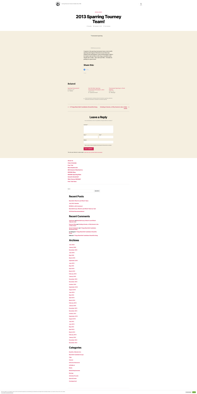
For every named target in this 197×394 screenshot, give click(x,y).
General (71, 360)
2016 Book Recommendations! (76, 211)
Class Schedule (72, 163)
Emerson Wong (73, 224)
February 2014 (72, 303)
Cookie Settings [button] (188, 392)
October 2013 (72, 313)
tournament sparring (103, 99)
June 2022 (71, 244)
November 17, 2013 (98, 26)
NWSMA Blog (71, 172)
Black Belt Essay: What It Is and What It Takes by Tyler (82, 208)
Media (70, 368)
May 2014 (71, 295)
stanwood (110, 98)
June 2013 (71, 324)
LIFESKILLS (72, 365)
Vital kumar (72, 220)
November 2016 (73, 250)
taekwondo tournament (89, 99)
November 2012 (73, 342)
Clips (70, 357)
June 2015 (71, 263)
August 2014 (72, 289)
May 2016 (71, 255)
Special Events (98, 12)
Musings (71, 373)
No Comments (107, 26)
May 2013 (71, 326)
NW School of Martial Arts (75, 170)
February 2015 (72, 273)
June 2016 (71, 252)
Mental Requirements (74, 370)
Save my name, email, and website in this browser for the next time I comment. (98, 145)
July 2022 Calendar (74, 203)
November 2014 (73, 281)
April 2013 (71, 329)
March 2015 (72, 271)
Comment (86, 124)
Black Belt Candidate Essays (76, 354)
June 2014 (71, 292)
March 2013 (72, 332)
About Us (70, 160)
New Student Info (73, 167)
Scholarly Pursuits (73, 376)
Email (100, 134)
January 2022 (72, 247)
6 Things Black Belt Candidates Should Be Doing (85, 235)
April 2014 (71, 297)
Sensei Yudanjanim (74, 228)
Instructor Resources (74, 362)
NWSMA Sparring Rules (74, 174)
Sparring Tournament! (73, 88)
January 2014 (72, 305)
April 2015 (71, 268)
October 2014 (72, 284)
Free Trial (70, 165)
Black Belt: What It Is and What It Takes (78, 200)
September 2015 (73, 260)
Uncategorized (73, 381)
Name (85, 134)
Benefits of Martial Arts (75, 352)
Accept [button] (194, 392)
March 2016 (72, 258)
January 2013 (72, 337)
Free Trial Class (72, 181)
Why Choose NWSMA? (74, 179)
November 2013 (73, 311)
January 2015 (72, 276)
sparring (106, 98)
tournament (96, 99)
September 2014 (73, 287)
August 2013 (72, 318)
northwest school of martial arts (98, 98)
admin (90, 26)
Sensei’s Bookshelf (73, 177)
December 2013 (73, 308)
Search (69, 188)
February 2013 (72, 334)
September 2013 (73, 316)
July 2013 (71, 321)
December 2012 (73, 340)
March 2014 (72, 300)
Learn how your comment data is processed (93, 152)
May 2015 (71, 266)
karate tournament (88, 98)
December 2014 (73, 279)
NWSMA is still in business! (76, 206)
